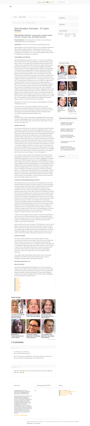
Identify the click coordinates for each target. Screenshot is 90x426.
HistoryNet (74, 118)
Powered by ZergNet (52, 339)
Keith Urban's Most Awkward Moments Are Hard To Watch (47, 316)
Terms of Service (36, 423)
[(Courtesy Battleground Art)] (71, 394)
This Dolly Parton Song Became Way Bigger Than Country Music (62, 93)
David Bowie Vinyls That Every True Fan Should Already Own (62, 77)
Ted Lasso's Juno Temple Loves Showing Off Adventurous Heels (18, 316)
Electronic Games (22, 17)
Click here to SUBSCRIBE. (20, 415)
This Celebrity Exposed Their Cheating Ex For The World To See (72, 109)
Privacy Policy (30, 423)
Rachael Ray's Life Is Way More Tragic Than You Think (72, 77)
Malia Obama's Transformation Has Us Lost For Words (17, 336)
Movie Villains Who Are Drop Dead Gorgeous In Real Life (72, 93)
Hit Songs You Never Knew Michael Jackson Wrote (61, 109)
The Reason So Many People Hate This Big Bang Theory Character (33, 336)
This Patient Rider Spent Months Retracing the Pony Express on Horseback (68, 136)
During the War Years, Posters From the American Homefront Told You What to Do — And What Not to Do (68, 148)
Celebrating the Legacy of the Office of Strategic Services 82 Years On (67, 124)
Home (15, 17)
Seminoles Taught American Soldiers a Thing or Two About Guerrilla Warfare (68, 130)
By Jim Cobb (17, 32)
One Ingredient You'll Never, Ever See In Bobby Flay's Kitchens (47, 336)
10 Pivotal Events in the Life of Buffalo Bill (68, 142)
